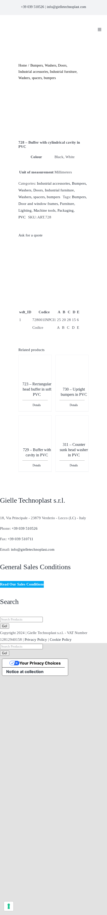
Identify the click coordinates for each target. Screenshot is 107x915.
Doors (38, 190)
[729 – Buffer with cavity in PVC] (35, 429)
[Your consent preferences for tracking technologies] (8, 906)
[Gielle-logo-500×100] (43, 23)
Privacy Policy (36, 640)
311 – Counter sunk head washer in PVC (74, 449)
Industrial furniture (59, 190)
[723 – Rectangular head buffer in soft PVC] (35, 369)
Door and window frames (38, 204)
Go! (4, 626)
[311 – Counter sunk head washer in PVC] (72, 429)
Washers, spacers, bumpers (39, 197)
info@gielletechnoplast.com (66, 7)
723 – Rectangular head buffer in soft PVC (36, 389)
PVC (22, 217)
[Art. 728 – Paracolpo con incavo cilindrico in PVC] (53, 110)
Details (37, 405)
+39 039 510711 (20, 539)
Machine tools (44, 210)
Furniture (67, 204)
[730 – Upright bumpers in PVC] (72, 369)
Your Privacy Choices (40, 663)
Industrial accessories (53, 183)
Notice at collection (25, 671)
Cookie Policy (61, 640)
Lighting (25, 210)
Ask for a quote (30, 235)
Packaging (65, 210)
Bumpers (79, 197)
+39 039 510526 (32, 7)
